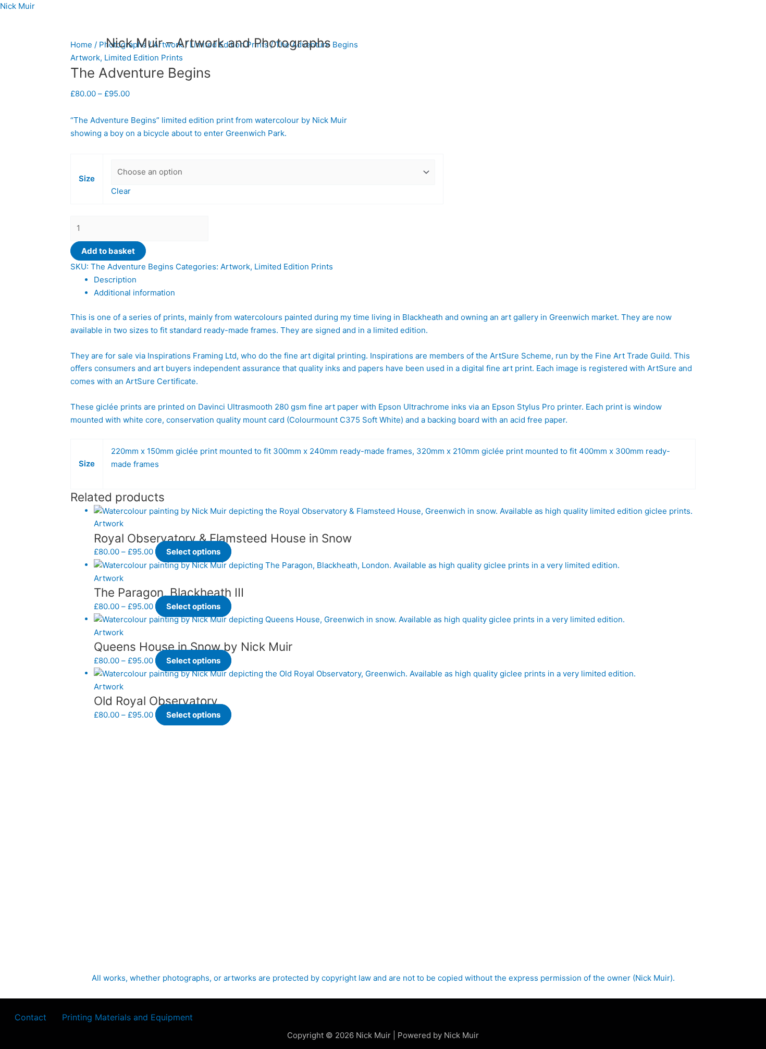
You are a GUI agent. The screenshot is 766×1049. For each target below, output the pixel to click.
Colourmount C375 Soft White (345, 420)
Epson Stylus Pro (523, 407)
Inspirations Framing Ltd (192, 356)
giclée (107, 407)
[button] (130, 1017)
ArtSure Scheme (520, 356)
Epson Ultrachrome (413, 407)
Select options (193, 552)
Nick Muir (17, 6)
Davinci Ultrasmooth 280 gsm (252, 407)
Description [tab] (115, 280)
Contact (30, 1017)
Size (87, 178)
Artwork (85, 58)
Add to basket (108, 251)
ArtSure (661, 368)
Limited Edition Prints (143, 58)
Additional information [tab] (134, 293)
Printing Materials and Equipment (127, 1017)
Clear (121, 191)
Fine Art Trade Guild (632, 356)
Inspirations (391, 356)
